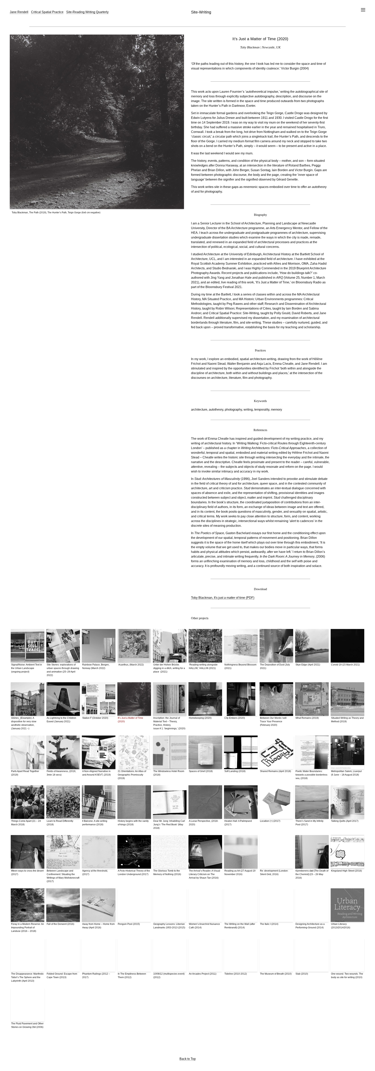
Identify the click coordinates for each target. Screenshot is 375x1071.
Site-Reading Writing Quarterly (87, 12)
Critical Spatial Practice (47, 12)
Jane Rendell (19, 12)
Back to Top (187, 1058)
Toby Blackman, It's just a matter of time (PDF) (222, 597)
